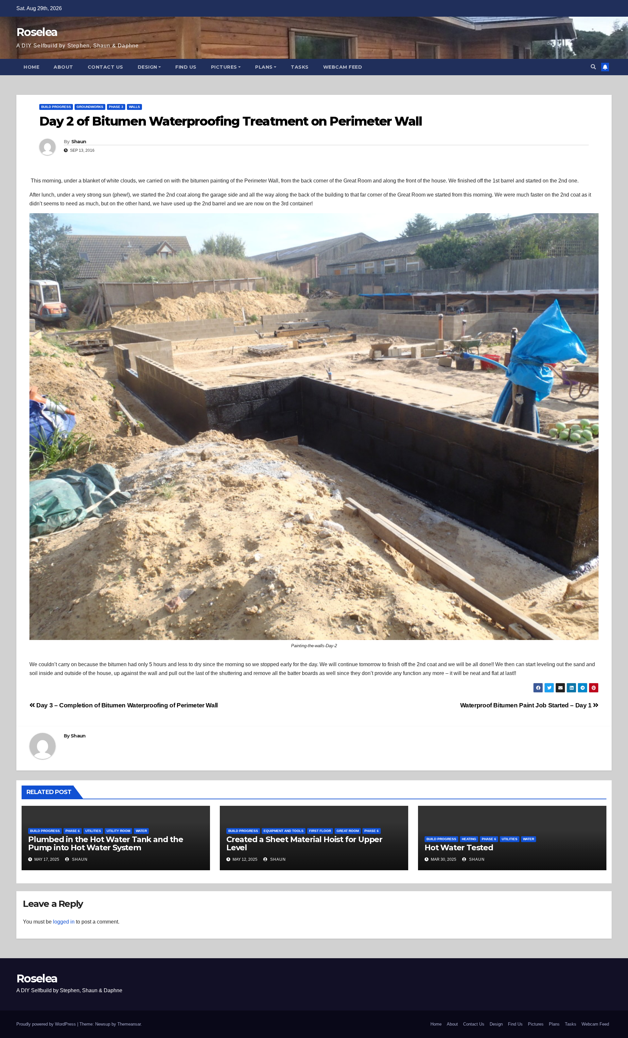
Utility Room (118, 831)
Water (141, 831)
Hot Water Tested (459, 847)
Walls (134, 107)
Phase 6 (72, 831)
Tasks (300, 67)
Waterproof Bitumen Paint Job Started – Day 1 (526, 705)
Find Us (186, 67)
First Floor (320, 831)
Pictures (224, 67)
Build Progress (56, 107)
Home (31, 67)
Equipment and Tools (284, 831)
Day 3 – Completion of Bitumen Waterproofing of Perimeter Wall (126, 705)
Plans (264, 67)
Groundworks (90, 107)
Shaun (78, 142)
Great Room (348, 831)
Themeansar (129, 1024)
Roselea (36, 32)
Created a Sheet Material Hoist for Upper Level (304, 843)
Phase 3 (116, 107)
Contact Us (105, 67)
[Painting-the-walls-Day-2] (314, 426)
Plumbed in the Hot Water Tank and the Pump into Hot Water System (105, 843)
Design (147, 67)
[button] (593, 67)
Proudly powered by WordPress (46, 1024)
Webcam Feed (342, 67)
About (63, 67)
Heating (469, 839)
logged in (64, 922)
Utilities (93, 831)
